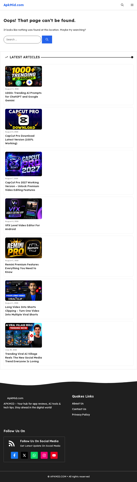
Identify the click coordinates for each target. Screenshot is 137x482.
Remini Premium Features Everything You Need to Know (22, 268)
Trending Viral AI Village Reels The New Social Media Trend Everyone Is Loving (23, 357)
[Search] (47, 40)
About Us (77, 403)
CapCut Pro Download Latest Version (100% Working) (19, 139)
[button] (122, 5)
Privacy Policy (81, 414)
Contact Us (79, 409)
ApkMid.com (14, 5)
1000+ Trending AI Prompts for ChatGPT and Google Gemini (23, 96)
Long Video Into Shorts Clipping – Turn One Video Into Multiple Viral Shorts (22, 310)
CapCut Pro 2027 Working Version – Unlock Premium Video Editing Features (22, 186)
